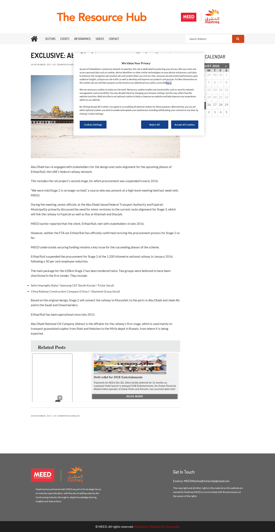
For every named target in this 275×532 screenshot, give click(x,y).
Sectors (50, 38)
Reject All (154, 124)
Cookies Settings (93, 124)
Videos (100, 38)
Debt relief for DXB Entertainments (118, 377)
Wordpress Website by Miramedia (157, 526)
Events (64, 38)
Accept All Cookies (185, 124)
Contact (114, 38)
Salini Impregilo (40, 285)
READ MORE (134, 396)
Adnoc (80, 324)
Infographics (82, 38)
